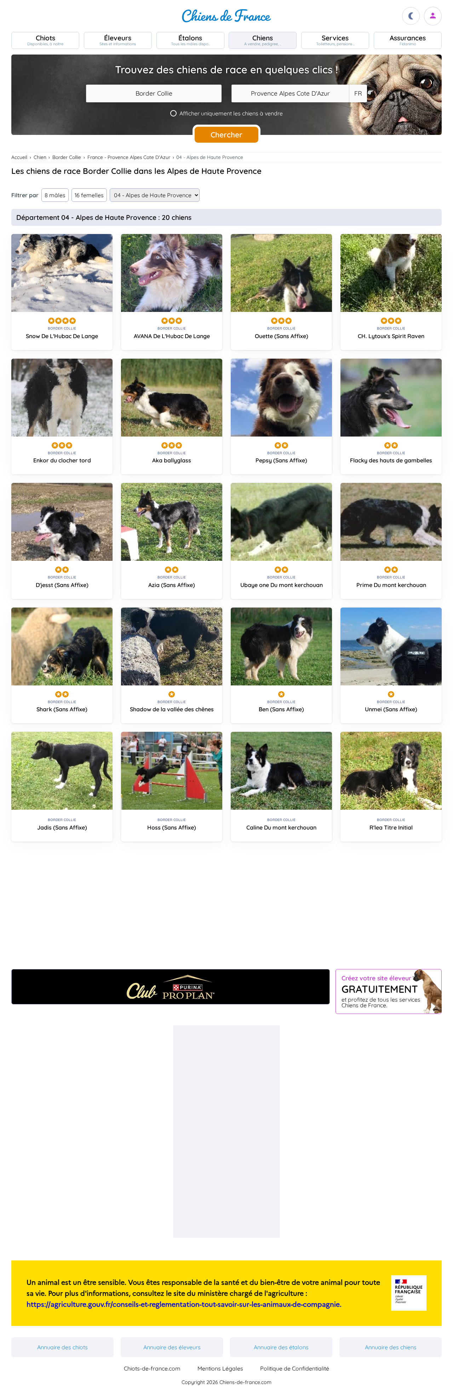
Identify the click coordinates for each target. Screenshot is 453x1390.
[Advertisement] (226, 908)
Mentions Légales (220, 1368)
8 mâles (55, 195)
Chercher (226, 134)
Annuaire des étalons (281, 1347)
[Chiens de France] (226, 16)
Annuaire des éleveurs (172, 1347)
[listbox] (358, 93)
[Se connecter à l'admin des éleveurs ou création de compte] (433, 16)
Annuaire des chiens (391, 1347)
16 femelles (89, 195)
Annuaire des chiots (62, 1347)
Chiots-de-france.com (152, 1368)
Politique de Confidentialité (294, 1368)
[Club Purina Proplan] (170, 986)
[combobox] (154, 93)
